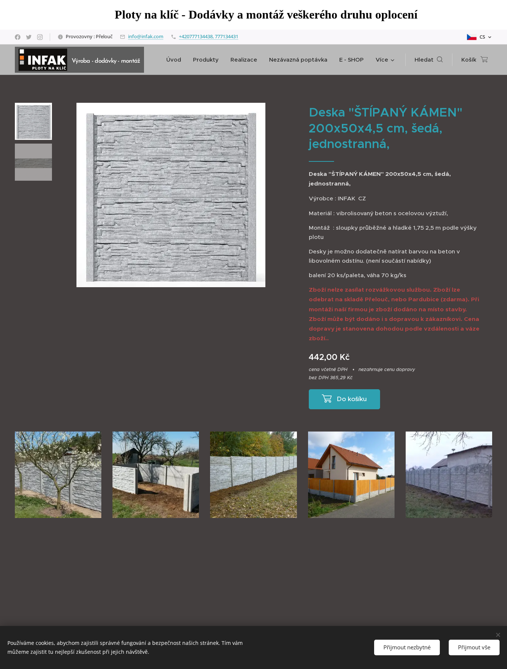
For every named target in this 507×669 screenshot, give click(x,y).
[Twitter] (28, 37)
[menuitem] (175, 59)
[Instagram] (40, 37)
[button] (428, 59)
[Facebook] (17, 37)
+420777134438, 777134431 (208, 36)
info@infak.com (145, 36)
